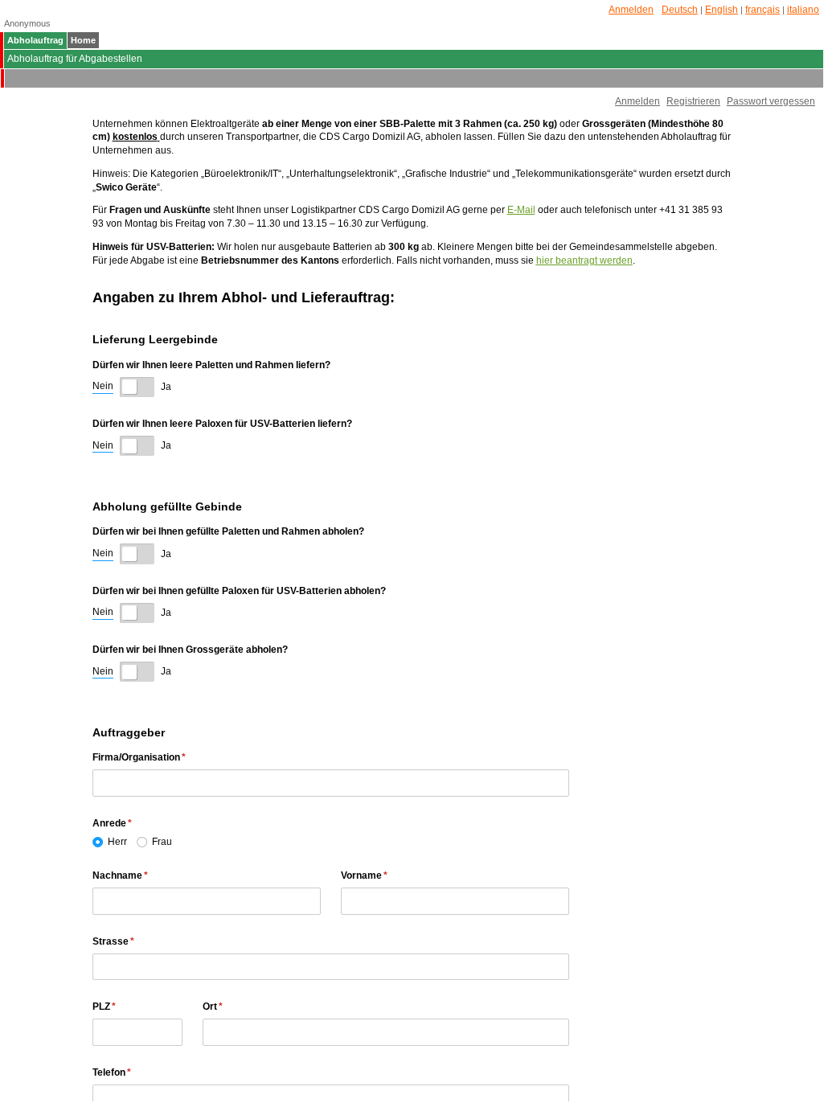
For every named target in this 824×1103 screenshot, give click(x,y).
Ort (240, 1006)
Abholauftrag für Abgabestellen (74, 58)
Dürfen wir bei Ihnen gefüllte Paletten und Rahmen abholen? (228, 531)
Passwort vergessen (771, 101)
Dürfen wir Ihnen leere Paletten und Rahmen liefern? (211, 365)
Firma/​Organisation (166, 757)
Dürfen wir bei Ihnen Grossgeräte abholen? (190, 649)
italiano (803, 9)
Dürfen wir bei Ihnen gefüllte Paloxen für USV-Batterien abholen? (239, 591)
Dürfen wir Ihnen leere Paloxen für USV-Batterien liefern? (222, 423)
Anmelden (631, 9)
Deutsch (680, 9)
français (762, 9)
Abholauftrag (35, 40)
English (721, 9)
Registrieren (693, 101)
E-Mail (521, 209)
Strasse (140, 941)
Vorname (391, 875)
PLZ (131, 1006)
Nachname (147, 875)
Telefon (139, 1072)
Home (83, 40)
